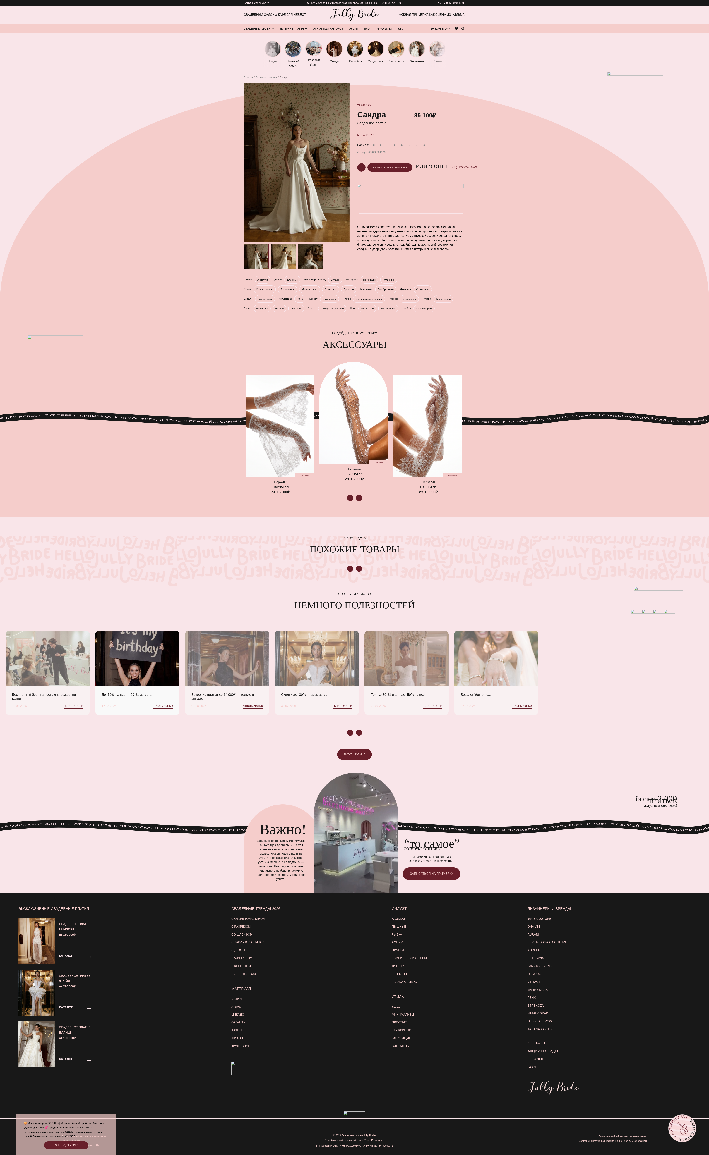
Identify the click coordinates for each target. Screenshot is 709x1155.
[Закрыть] (428, 532)
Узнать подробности (352, 617)
